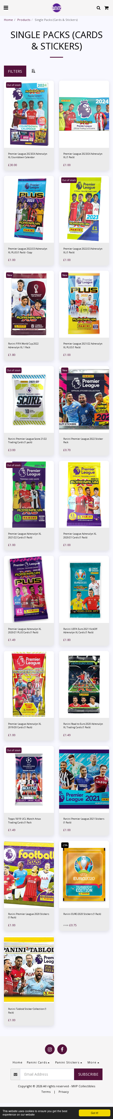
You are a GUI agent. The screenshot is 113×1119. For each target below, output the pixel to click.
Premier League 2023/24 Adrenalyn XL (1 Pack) (82, 155)
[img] (84, 114)
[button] (5, 7)
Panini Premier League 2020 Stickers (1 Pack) (28, 915)
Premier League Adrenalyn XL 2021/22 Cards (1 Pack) (24, 535)
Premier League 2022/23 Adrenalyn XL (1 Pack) (82, 250)
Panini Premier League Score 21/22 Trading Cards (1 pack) (27, 440)
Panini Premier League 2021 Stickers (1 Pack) (83, 820)
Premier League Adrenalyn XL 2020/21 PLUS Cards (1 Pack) (24, 630)
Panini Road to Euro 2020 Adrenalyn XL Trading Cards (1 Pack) (83, 725)
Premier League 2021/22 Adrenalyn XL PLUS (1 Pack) (82, 345)
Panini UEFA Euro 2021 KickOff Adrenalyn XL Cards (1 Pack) (80, 630)
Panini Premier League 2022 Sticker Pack (83, 440)
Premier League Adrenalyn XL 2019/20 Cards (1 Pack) (24, 725)
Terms (45, 1092)
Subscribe (88, 1074)
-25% (65, 845)
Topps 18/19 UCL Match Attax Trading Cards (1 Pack (24, 820)
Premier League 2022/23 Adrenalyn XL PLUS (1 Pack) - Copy (27, 250)
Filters (15, 71)
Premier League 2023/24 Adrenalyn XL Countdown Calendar (27, 155)
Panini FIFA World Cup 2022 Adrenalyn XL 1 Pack (23, 345)
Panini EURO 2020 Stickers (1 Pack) (82, 914)
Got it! (94, 1113)
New (9, 275)
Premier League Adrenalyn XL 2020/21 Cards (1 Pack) (79, 535)
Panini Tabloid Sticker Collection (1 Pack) (27, 1010)
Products (23, 20)
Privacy (64, 1092)
